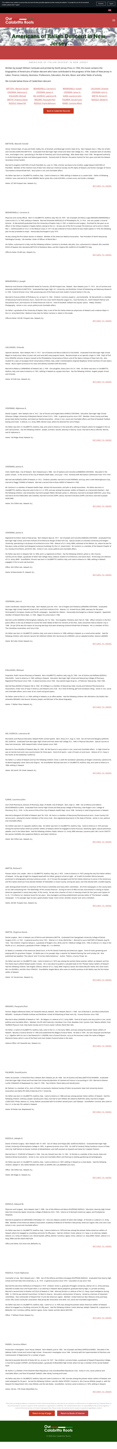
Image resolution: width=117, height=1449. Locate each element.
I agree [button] (111, 3)
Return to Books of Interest (73, 1413)
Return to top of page (42, 1413)
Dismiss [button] (101, 3)
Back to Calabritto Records (58, 111)
